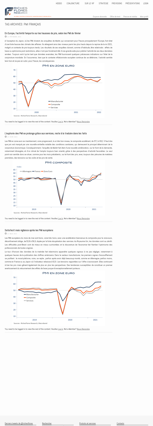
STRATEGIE (103, 3)
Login (145, 3)
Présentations (133, 3)
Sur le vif (89, 3)
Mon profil (144, 16)
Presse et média (130, 16)
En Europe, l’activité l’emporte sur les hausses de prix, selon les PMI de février (43, 33)
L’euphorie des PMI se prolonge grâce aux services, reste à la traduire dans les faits (46, 133)
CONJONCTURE (73, 3)
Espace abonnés (100, 16)
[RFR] (32, 14)
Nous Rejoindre (83, 121)
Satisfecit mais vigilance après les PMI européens (29, 230)
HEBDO (59, 3)
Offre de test (115, 16)
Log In (60, 121)
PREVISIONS (117, 3)
